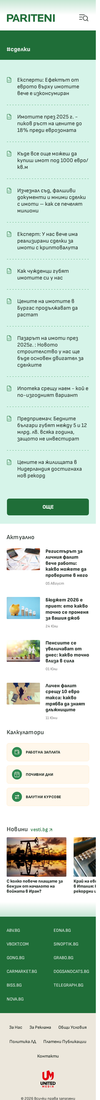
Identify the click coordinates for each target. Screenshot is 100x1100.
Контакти (48, 1056)
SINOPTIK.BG (66, 944)
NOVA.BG (15, 999)
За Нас (15, 1027)
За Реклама (40, 1027)
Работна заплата (43, 752)
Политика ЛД (22, 1041)
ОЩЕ (48, 507)
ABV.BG (13, 930)
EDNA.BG (62, 930)
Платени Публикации (64, 1041)
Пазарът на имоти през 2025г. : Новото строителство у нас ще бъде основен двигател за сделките (50, 351)
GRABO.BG (63, 958)
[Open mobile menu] (84, 18)
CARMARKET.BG (22, 971)
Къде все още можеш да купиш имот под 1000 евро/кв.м (52, 160)
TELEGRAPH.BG (68, 985)
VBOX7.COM (18, 944)
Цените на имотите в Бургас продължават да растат (47, 308)
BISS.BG (14, 985)
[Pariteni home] (31, 18)
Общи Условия (72, 1027)
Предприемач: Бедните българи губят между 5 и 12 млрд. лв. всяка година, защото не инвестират (52, 428)
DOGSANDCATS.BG (71, 971)
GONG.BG (15, 958)
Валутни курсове (43, 797)
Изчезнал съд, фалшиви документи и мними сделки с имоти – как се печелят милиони (51, 200)
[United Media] (48, 1078)
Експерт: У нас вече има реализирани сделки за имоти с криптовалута (47, 241)
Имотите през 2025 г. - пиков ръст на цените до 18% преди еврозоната (49, 123)
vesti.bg (40, 830)
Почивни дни (39, 774)
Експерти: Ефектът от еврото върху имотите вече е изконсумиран (48, 87)
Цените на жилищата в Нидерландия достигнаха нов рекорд (49, 469)
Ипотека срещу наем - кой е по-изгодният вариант (52, 392)
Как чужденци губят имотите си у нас (43, 274)
